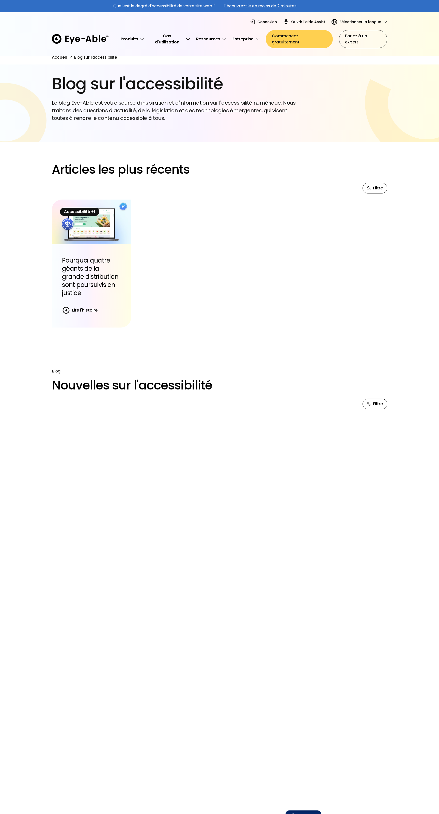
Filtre (378, 188)
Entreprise (243, 39)
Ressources (208, 39)
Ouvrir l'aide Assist (308, 21)
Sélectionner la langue (360, 21)
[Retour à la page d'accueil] (80, 39)
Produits (129, 39)
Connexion (267, 21)
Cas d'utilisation (167, 39)
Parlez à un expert (356, 39)
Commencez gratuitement (286, 39)
